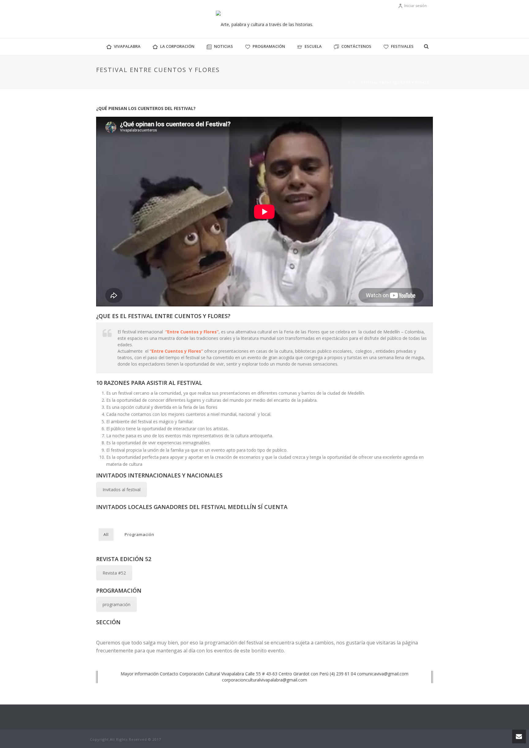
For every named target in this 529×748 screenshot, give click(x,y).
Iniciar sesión (415, 5)
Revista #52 (114, 573)
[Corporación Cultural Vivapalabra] (264, 24)
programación (116, 604)
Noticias (223, 46)
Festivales (402, 46)
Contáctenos (356, 46)
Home (351, 83)
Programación (269, 46)
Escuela (313, 46)
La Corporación (177, 46)
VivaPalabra (127, 46)
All (106, 534)
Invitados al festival (122, 489)
